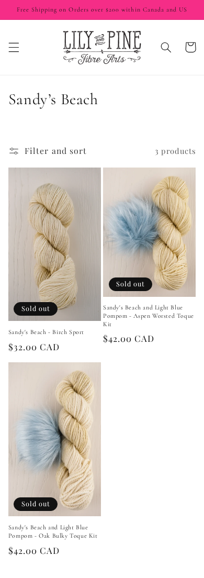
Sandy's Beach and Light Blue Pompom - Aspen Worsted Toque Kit (148, 315)
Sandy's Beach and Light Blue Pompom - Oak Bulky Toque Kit (53, 531)
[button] (14, 47)
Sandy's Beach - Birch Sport (46, 332)
